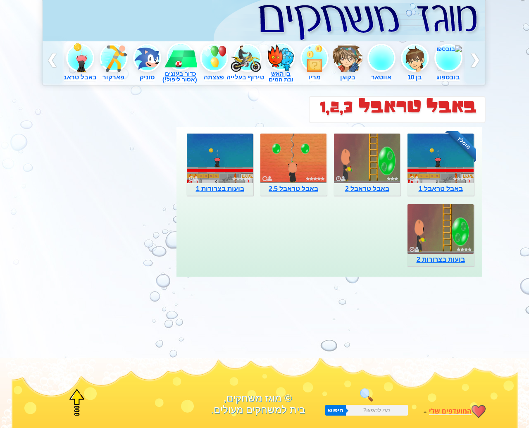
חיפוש (335, 410)
